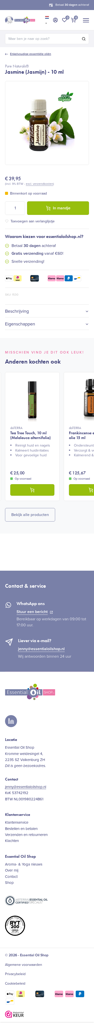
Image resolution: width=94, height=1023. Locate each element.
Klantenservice (16, 822)
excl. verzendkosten (39, 184)
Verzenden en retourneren (26, 834)
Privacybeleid (15, 974)
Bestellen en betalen (21, 828)
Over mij (11, 870)
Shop (9, 882)
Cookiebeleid (15, 983)
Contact (11, 876)
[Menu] (86, 20)
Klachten (12, 840)
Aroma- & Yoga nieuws (23, 864)
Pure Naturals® (17, 66)
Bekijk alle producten (30, 515)
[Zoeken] (84, 39)
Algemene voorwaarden (23, 965)
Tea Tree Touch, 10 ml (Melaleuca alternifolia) (30, 433)
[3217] (32, 490)
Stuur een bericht (32, 611)
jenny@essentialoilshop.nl (41, 648)
